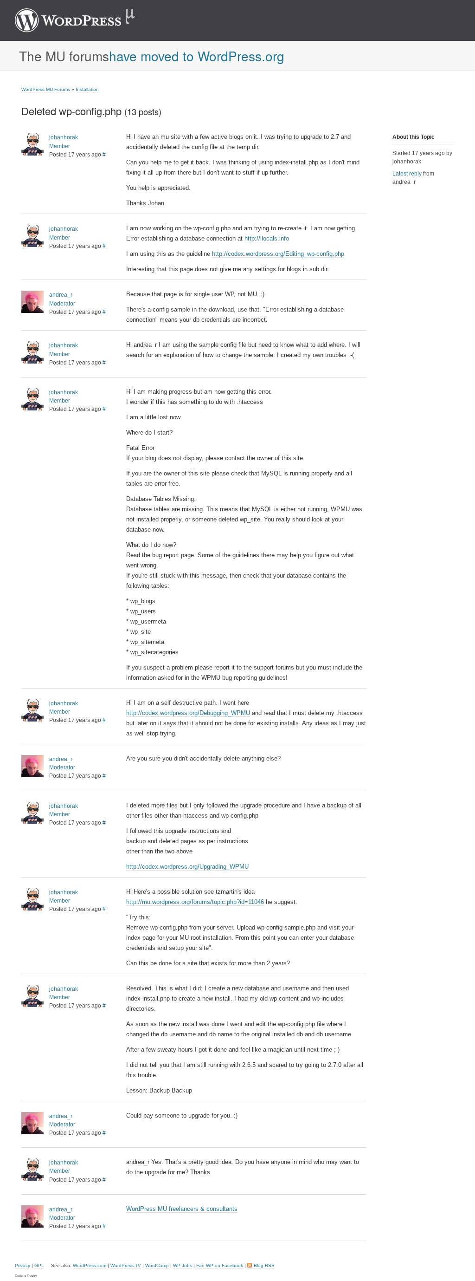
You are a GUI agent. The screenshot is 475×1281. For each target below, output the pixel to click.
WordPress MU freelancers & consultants (182, 1208)
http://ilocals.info (266, 238)
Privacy (22, 1265)
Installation (87, 89)
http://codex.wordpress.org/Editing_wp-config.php (278, 253)
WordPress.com (89, 1265)
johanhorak (63, 137)
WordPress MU (84, 20)
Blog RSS (264, 1265)
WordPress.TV (125, 1265)
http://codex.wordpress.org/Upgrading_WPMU (187, 866)
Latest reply (407, 173)
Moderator (62, 303)
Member (59, 146)
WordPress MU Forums (45, 89)
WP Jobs (182, 1265)
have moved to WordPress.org (196, 55)
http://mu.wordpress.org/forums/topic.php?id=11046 (195, 901)
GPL (39, 1265)
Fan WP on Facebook (219, 1265)
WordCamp (157, 1265)
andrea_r (60, 295)
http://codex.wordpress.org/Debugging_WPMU (188, 712)
